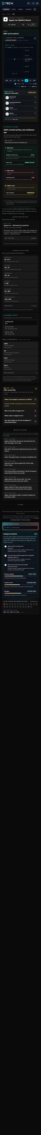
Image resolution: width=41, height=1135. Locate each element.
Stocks (9, 14)
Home (3, 14)
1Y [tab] (26, 80)
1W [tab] (14, 80)
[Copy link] (23, 25)
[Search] (33, 3)
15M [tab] (7, 80)
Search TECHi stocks (11, 524)
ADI (15, 612)
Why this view (20, 238)
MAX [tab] (34, 80)
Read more (15, 119)
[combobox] (22, 528)
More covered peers (20, 372)
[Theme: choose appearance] (29, 3)
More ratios (21, 305)
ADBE (11, 612)
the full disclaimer (25, 519)
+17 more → (22, 612)
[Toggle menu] (37, 3)
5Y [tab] (30, 80)
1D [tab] (10, 80)
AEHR (17, 612)
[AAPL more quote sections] (35, 9)
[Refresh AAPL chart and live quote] (35, 38)
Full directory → (34, 601)
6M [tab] (22, 80)
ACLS (8, 612)
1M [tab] (18, 80)
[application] (20, 63)
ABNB (4, 612)
